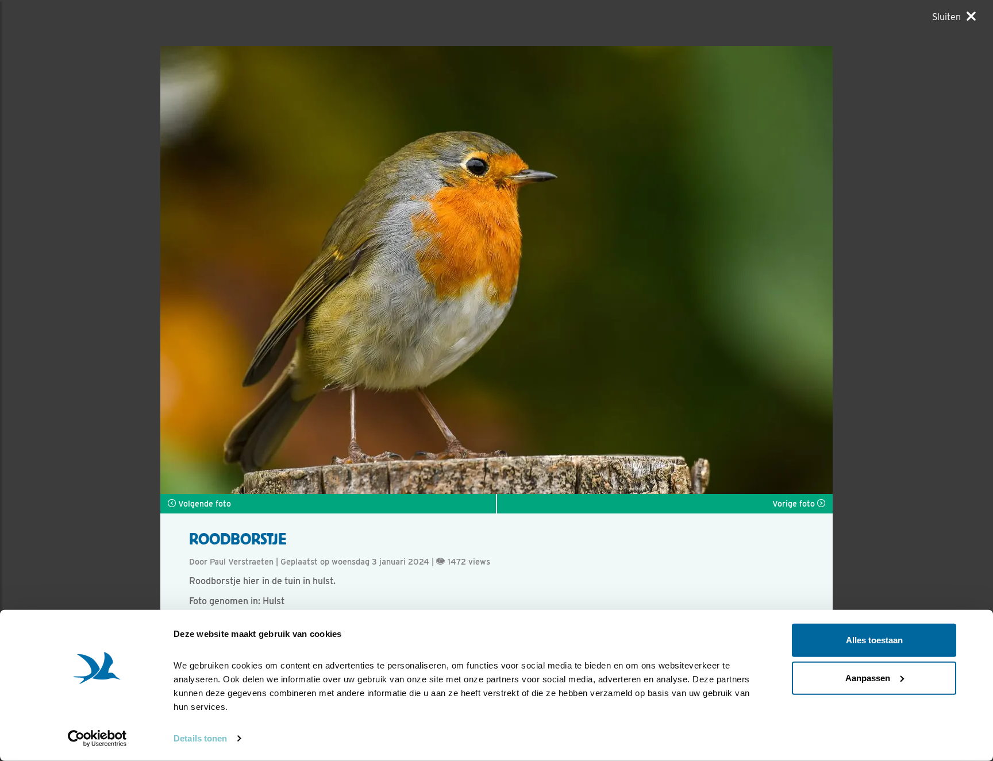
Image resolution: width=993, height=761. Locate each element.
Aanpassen (867, 677)
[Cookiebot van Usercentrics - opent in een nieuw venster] (97, 738)
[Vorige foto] (664, 270)
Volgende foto (203, 503)
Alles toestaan (874, 640)
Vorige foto (794, 503)
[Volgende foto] (328, 270)
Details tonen (200, 738)
